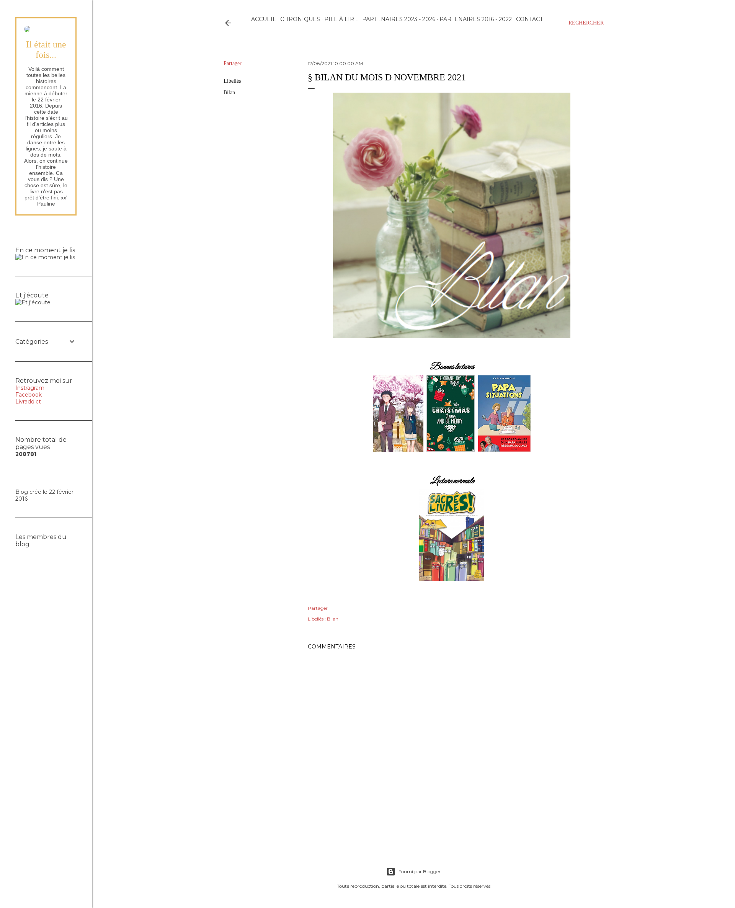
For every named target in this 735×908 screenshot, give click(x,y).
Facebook (28, 394)
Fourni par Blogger (420, 871)
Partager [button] (233, 63)
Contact (529, 19)
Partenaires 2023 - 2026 (398, 19)
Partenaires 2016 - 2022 (475, 19)
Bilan (229, 92)
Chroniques (300, 19)
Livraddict (28, 401)
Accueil (263, 19)
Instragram (29, 387)
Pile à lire (341, 19)
